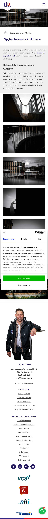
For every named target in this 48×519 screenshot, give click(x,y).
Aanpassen (22, 285)
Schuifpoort (24, 452)
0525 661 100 (24, 375)
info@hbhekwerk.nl (24, 378)
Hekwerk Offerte (24, 397)
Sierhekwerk (24, 428)
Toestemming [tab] (8, 239)
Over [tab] (39, 239)
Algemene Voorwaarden (24, 409)
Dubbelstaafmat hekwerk (24, 424)
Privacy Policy (24, 394)
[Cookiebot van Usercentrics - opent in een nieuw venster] (35, 232)
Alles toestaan (24, 278)
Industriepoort (24, 460)
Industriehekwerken (24, 440)
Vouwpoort (24, 456)
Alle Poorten (24, 444)
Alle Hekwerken (24, 420)
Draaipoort (24, 448)
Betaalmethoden (24, 401)
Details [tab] (24, 239)
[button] (44, 4)
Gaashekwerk (23, 432)
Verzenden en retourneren (24, 405)
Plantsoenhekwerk (24, 436)
